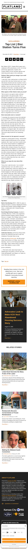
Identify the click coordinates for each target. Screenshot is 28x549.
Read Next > (8, 338)
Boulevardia (13, 238)
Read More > (5, 384)
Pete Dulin (16, 54)
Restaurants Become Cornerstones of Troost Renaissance (10, 413)
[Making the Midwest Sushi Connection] (14, 439)
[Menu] (24, 6)
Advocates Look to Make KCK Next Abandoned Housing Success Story (14, 317)
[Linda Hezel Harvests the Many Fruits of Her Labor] (14, 361)
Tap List (6, 261)
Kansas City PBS (12, 480)
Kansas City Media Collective (9, 495)
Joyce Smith (6, 416)
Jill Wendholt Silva (7, 375)
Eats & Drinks (14, 41)
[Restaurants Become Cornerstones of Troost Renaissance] (14, 400)
